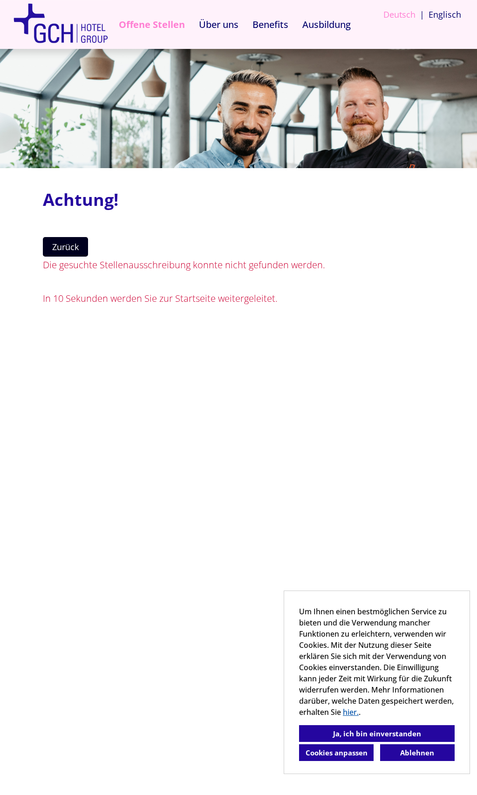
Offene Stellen (152, 24)
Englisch (445, 14)
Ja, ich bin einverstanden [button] (377, 733)
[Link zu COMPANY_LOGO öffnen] (60, 24)
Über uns (218, 24)
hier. (351, 712)
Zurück (65, 246)
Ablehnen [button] (417, 752)
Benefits (270, 24)
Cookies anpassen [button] (337, 752)
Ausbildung (326, 24)
